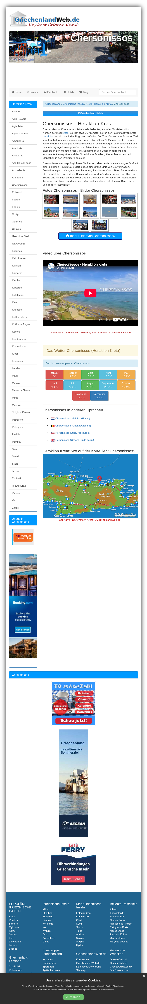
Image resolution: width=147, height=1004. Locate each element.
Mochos (16, 405)
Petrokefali (18, 419)
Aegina (80, 941)
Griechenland (53, 103)
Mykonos (14, 927)
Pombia (16, 441)
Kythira (47, 930)
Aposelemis (18, 170)
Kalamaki (17, 250)
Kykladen (48, 959)
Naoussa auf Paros (121, 923)
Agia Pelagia (19, 118)
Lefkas (12, 945)
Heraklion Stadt (20, 236)
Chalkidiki (14, 966)
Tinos (79, 930)
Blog (85, 92)
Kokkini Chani (19, 317)
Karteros (17, 287)
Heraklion (48, 136)
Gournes (17, 221)
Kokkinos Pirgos (21, 324)
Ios (44, 927)
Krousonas (18, 361)
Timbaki (16, 478)
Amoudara (18, 140)
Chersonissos (19, 184)
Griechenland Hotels (91, 113)
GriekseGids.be (118, 963)
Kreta (89, 103)
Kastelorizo (82, 916)
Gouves (16, 228)
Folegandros (83, 912)
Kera (14, 302)
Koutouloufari (19, 346)
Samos (13, 934)
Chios (46, 941)
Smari (15, 456)
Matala (16, 383)
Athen (113, 909)
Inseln (33, 92)
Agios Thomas (20, 133)
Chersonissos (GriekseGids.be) (73, 425)
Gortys (16, 214)
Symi (79, 923)
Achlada (16, 111)
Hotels (70, 92)
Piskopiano (18, 427)
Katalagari (17, 295)
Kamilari (16, 280)
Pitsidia (16, 434)
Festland (51, 92)
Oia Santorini (117, 938)
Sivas (15, 449)
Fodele (16, 206)
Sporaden (48, 966)
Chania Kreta (117, 920)
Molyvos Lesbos (119, 941)
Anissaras (17, 155)
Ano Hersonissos (21, 162)
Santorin (13, 923)
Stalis (15, 463)
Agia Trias (17, 126)
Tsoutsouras (19, 485)
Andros (80, 934)
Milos (46, 909)
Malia (15, 375)
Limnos (47, 920)
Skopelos (48, 916)
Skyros (80, 938)
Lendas (16, 368)
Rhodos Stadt (117, 916)
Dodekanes (49, 963)
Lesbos (13, 948)
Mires (15, 397)
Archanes (17, 177)
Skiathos (47, 912)
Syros (79, 927)
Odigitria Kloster (21, 412)
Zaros (15, 507)
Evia (45, 934)
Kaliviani (16, 265)
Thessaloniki (117, 912)
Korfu (12, 930)
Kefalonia (48, 923)
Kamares (17, 272)
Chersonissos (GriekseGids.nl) (72, 418)
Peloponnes (15, 970)
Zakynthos (15, 941)
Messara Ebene (21, 390)
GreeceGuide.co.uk (121, 966)
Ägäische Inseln (52, 970)
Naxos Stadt (117, 930)
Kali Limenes (19, 258)
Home (18, 92)
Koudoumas (19, 339)
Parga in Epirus (118, 934)
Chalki (79, 920)
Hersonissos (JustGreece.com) (73, 432)
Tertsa (15, 471)
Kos (11, 938)
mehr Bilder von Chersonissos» (92, 236)
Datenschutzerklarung (88, 966)
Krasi (15, 353)
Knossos (17, 309)
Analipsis (17, 148)
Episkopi (17, 192)
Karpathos (48, 938)
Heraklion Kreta (103, 103)
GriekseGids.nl (118, 959)
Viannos (16, 493)
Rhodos (13, 920)
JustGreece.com (119, 970)
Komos (16, 331)
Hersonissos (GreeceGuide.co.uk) (74, 439)
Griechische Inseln (73, 103)
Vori (14, 500)
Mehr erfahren (107, 990)
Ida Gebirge (18, 243)
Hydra (79, 945)
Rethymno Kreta (119, 927)
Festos (16, 199)
